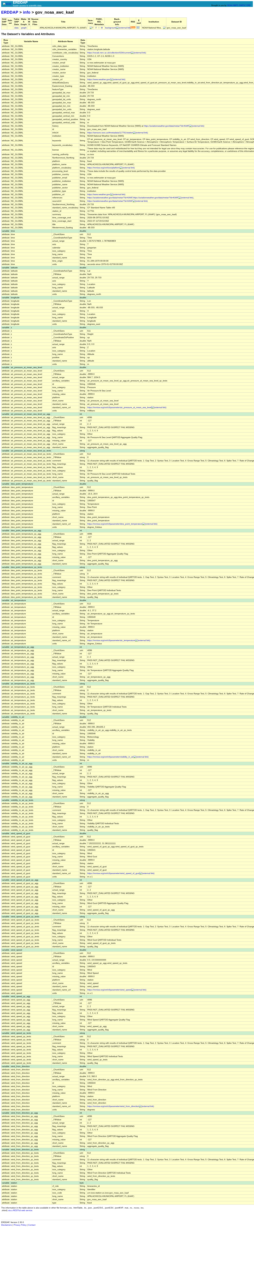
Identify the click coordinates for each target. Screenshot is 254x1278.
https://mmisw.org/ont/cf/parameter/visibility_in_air (110, 757)
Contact (31, 1225)
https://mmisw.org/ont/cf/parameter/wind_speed (109, 990)
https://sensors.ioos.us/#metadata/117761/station (110, 133)
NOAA (229, 5)
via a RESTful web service (20, 1210)
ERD (248, 5)
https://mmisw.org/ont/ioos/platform (103, 168)
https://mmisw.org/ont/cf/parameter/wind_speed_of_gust (113, 873)
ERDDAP (9, 12)
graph (24, 28)
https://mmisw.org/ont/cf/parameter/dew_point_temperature (114, 524)
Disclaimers (6, 1225)
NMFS (235, 5)
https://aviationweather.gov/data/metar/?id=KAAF (166, 126)
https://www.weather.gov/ (98, 79)
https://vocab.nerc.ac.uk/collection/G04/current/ (109, 53)
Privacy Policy (20, 1225)
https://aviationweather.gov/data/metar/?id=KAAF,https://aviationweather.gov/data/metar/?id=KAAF (132, 198)
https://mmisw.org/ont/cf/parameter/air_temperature (111, 640)
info (26, 12)
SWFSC (242, 5)
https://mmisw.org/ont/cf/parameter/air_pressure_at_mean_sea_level (119, 407)
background (110, 28)
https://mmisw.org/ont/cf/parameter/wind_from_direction (113, 1106)
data (16, 28)
